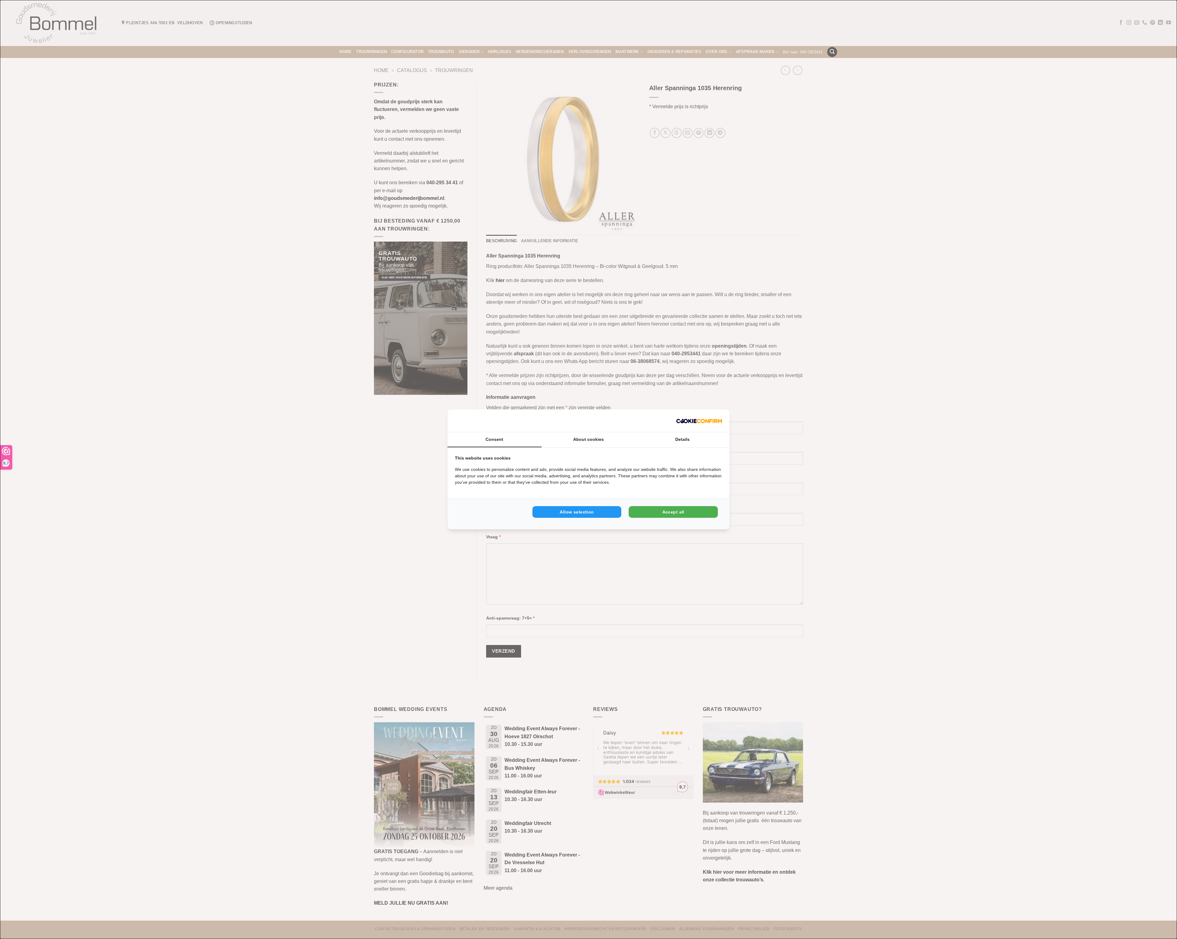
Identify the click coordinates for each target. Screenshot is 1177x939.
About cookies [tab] (588, 439)
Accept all (673, 512)
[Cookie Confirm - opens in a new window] (699, 421)
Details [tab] (682, 439)
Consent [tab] (494, 439)
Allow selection (577, 512)
